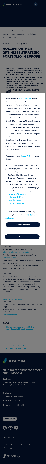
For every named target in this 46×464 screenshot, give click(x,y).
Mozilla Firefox (16, 203)
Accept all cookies (23, 225)
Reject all (22, 237)
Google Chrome (17, 194)
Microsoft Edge (17, 197)
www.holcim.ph (24, 99)
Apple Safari (15, 200)
